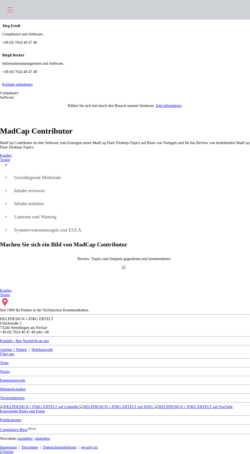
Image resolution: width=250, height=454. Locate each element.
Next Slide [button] (244, 263)
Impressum (8, 447)
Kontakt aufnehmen (17, 84)
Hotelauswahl (42, 350)
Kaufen (5, 155)
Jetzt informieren (168, 106)
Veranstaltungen (12, 398)
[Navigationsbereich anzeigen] (10, 10)
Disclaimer (29, 447)
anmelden (25, 438)
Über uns (7, 354)
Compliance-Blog (13, 430)
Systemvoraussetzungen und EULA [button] (47, 229)
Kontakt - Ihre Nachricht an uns (24, 341)
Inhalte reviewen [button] (29, 190)
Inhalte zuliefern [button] (29, 203)
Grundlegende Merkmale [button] (37, 177)
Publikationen (10, 420)
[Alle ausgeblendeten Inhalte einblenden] (4, 166)
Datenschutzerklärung (59, 447)
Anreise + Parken (13, 350)
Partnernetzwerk (12, 380)
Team (4, 363)
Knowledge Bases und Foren (22, 411)
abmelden (42, 438)
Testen (5, 160)
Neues (5, 372)
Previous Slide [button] (6, 263)
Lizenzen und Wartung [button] (35, 216)
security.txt (89, 447)
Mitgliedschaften (13, 389)
